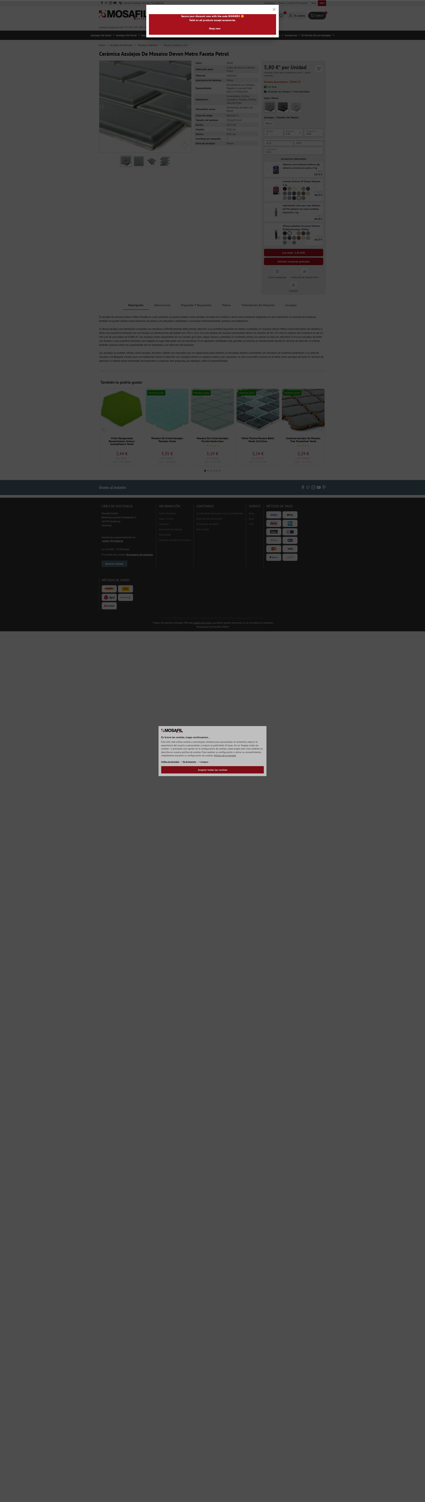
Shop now (214, 28)
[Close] (274, 9)
